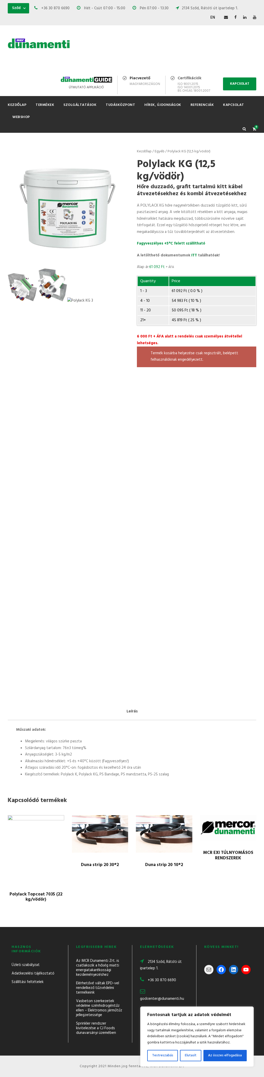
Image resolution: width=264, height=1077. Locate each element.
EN (212, 17)
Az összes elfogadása (225, 1055)
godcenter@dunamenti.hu (162, 999)
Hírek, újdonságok (162, 105)
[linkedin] (244, 17)
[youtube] (254, 17)
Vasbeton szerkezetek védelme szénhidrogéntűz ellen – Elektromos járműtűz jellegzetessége (99, 1008)
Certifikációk (189, 78)
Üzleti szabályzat (26, 965)
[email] (226, 17)
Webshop (21, 117)
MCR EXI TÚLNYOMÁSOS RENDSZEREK (228, 855)
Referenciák (202, 105)
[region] (197, 1037)
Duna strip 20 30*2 (100, 864)
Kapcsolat (233, 105)
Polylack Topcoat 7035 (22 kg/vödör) (36, 897)
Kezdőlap (17, 105)
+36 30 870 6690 (162, 980)
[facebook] (235, 17)
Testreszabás (162, 1055)
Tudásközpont (120, 105)
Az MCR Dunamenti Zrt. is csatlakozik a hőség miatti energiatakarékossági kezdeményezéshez (97, 968)
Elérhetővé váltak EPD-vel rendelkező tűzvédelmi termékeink (97, 988)
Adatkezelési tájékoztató (33, 973)
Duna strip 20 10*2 (164, 864)
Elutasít (190, 1055)
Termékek (45, 105)
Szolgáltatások (79, 105)
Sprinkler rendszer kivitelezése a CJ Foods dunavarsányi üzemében (96, 1028)
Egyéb (159, 151)
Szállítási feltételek (28, 982)
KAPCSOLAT (239, 84)
